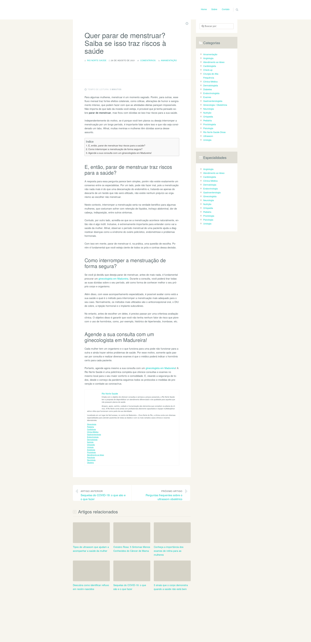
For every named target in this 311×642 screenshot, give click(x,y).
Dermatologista (210, 85)
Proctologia (91, 452)
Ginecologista (209, 196)
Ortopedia (91, 444)
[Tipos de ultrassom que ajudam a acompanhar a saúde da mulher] (91, 539)
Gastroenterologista (212, 101)
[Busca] (234, 7)
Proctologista (209, 124)
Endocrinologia (93, 437)
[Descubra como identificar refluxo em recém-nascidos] (91, 578)
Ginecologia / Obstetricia (215, 104)
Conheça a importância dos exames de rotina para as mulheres (168, 550)
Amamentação (169, 60)
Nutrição (90, 442)
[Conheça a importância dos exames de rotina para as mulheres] (172, 539)
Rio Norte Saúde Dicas (214, 132)
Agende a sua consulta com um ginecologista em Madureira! (120, 152)
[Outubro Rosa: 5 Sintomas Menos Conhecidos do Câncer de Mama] (131, 539)
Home (204, 9)
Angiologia (91, 450)
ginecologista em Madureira (113, 278)
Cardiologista (209, 65)
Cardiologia (91, 429)
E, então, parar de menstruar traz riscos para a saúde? (116, 145)
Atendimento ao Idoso (95, 455)
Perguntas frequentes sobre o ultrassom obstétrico (164, 495)
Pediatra (207, 211)
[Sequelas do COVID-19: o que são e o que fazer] (131, 578)
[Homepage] (90, 9)
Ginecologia (91, 424)
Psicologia (91, 457)
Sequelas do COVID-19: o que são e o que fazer (103, 495)
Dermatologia (92, 439)
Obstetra (90, 462)
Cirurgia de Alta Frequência (210, 75)
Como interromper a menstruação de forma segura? (115, 149)
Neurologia (91, 460)
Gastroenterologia (94, 434)
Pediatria (90, 427)
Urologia (90, 447)
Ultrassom (208, 136)
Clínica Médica (92, 432)
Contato (225, 9)
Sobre (214, 9)
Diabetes (207, 89)
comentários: (148, 60)
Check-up (207, 69)
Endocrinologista (211, 93)
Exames (207, 97)
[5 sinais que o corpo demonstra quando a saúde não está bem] (172, 578)
